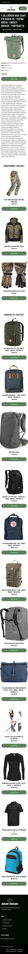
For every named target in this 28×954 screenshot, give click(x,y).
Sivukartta (20, 951)
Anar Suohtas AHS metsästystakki (14, 246)
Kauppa (23, 8)
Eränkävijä (6, 923)
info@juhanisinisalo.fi (6, 2)
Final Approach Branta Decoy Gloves (14, 291)
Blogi (5, 929)
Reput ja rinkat (17, 29)
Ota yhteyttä (13, 949)
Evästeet (20, 949)
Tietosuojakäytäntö (10, 951)
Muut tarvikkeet (7, 29)
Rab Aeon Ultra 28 (14, 452)
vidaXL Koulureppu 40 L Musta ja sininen (14, 876)
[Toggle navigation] (3, 8)
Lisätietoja (14, 79)
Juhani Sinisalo (8, 920)
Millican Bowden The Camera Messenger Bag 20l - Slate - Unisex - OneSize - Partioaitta (14, 690)
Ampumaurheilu (8, 926)
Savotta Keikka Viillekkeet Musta (14, 643)
